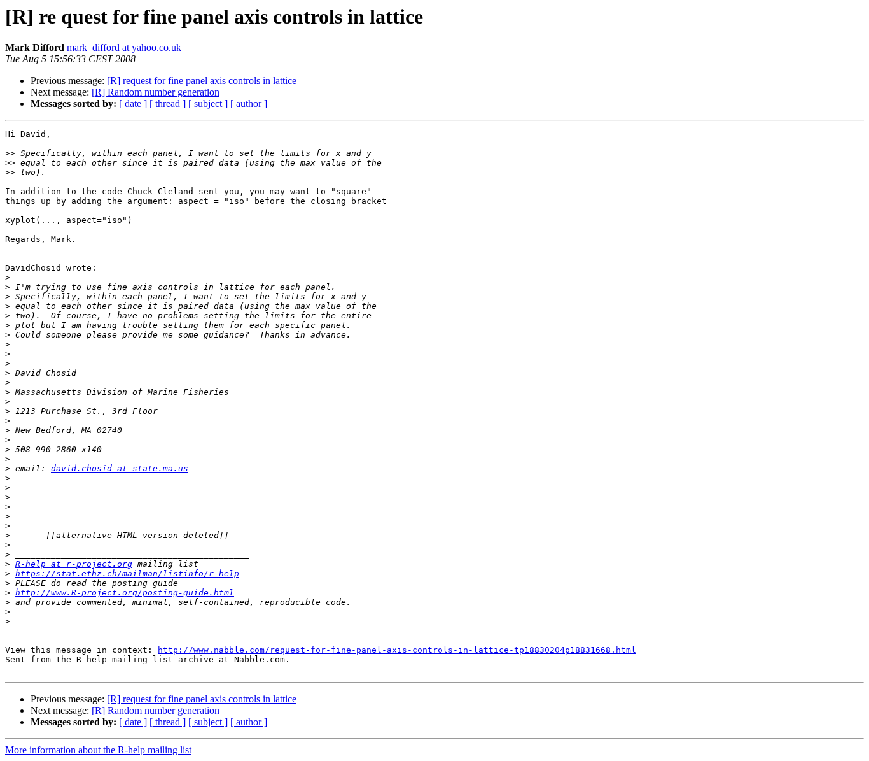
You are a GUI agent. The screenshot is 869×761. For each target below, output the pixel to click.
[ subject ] (208, 103)
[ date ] (133, 103)
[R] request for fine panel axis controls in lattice (201, 80)
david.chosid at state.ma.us (119, 468)
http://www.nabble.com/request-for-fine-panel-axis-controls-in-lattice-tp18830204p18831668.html (397, 650)
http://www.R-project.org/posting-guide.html (124, 592)
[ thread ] (167, 103)
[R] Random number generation (155, 92)
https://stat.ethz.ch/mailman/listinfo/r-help (127, 573)
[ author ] (248, 103)
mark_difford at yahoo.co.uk (124, 47)
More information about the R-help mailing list (98, 749)
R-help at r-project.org (73, 564)
